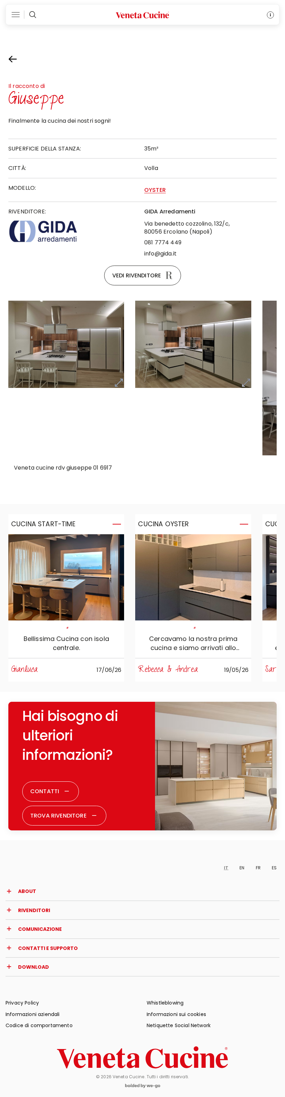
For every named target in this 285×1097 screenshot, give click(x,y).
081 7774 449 (162, 242)
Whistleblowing (165, 1002)
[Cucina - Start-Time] (66, 577)
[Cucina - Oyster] (193, 577)
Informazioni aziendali (33, 1014)
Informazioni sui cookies (176, 1014)
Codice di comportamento (39, 1025)
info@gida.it (160, 254)
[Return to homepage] (142, 1057)
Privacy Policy (22, 1002)
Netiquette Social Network (179, 1025)
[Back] (18, 59)
